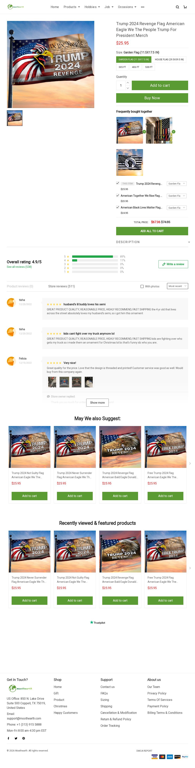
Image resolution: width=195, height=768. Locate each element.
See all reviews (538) (19, 266)
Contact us (108, 687)
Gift (56, 693)
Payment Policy (157, 706)
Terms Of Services (159, 700)
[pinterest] (24, 738)
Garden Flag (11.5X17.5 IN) (141, 52)
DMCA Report (144, 751)
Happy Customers (66, 713)
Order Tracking (110, 725)
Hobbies (91, 7)
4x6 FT (135, 67)
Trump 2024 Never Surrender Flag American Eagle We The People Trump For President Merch (74, 475)
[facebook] (9, 738)
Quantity (121, 77)
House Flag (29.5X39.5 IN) (169, 59)
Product (59, 700)
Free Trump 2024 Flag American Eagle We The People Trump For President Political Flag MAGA (164, 475)
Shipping (106, 706)
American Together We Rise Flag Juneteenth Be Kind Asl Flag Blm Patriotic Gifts (142, 195)
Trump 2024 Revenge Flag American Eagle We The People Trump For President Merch (149, 183)
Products (70, 7)
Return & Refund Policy (116, 719)
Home (55, 7)
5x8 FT (149, 67)
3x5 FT (122, 67)
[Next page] (190, 464)
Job (107, 7)
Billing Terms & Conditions (164, 713)
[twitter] (17, 738)
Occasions (125, 7)
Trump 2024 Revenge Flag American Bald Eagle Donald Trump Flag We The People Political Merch (119, 475)
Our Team (153, 687)
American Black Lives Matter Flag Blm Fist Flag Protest (142, 207)
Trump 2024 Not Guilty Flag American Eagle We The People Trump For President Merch (28, 475)
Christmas (60, 706)
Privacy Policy (156, 693)
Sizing (105, 700)
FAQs (104, 693)
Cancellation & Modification (119, 713)
